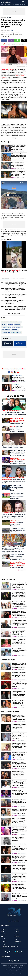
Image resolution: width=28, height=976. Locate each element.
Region (17, 939)
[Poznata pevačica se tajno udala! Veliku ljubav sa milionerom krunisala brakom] (6, 685)
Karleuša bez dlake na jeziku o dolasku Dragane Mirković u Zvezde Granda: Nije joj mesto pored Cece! (19, 821)
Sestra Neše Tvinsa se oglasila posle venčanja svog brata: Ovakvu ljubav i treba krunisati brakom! (19, 613)
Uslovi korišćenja (9, 970)
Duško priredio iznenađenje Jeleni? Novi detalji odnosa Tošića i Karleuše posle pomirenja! (19, 849)
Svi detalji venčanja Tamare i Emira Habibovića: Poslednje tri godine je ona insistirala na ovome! (18, 387)
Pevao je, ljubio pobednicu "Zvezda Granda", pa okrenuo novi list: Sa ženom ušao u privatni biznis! (19, 792)
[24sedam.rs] (6, 2)
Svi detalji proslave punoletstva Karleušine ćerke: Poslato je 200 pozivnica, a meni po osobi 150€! (19, 774)
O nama (5, 965)
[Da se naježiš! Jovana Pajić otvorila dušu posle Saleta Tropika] (6, 652)
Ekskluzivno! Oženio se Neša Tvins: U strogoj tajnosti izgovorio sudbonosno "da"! (19, 632)
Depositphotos (19, 970)
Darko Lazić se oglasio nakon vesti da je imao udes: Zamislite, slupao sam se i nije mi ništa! (19, 868)
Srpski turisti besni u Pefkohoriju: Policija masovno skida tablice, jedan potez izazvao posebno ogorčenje (15, 283)
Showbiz (9, 17)
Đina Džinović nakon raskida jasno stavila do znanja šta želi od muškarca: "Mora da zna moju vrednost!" (19, 764)
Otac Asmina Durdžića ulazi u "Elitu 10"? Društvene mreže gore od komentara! (19, 736)
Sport (21, 5)
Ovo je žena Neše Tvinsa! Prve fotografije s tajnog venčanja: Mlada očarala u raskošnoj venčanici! (19, 623)
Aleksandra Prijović (7, 69)
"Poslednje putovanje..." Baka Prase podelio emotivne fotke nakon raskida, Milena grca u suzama (19, 675)
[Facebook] (9, 372)
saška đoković (6, 330)
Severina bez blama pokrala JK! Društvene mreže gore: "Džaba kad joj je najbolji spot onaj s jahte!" (19, 717)
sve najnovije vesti (14, 314)
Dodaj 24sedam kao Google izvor (15, 44)
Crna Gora (15, 330)
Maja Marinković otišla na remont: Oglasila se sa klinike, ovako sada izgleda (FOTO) (19, 755)
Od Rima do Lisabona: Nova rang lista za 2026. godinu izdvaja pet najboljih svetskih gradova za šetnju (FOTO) (15, 308)
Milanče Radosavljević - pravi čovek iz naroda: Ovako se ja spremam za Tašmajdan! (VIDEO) (16, 296)
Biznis (16, 929)
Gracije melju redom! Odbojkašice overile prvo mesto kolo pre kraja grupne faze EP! (14, 302)
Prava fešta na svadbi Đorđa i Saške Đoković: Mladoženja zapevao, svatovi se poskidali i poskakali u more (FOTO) (18, 165)
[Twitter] (15, 372)
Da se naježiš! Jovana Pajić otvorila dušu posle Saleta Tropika (19, 650)
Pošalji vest (9, 968)
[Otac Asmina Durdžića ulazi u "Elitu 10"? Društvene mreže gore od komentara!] (6, 737)
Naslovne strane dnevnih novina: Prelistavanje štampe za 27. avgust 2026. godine (15, 290)
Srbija (16, 934)
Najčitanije (14, 278)
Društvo (3, 941)
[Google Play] (19, 951)
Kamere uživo (10, 5)
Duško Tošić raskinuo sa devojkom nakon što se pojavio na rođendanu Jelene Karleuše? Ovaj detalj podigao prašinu (19, 665)
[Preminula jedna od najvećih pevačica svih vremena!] (6, 841)
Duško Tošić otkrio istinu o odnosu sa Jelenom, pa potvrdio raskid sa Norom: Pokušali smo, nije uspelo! (19, 811)
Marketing (22, 965)
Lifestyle (3, 944)
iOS (12, 270)
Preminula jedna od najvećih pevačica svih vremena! (18, 839)
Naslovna (3, 17)
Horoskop (18, 941)
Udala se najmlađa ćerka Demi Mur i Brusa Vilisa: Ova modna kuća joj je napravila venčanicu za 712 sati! (19, 594)
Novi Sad (17, 944)
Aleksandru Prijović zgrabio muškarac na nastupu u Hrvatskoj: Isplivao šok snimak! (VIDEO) (18, 379)
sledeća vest (16, 384)
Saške (17, 76)
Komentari (22, 278)
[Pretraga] (23, 2)
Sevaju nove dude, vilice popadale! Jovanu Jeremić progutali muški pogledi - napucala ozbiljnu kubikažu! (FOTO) (19, 802)
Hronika (3, 939)
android (18, 270)
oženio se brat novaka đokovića (11, 332)
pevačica (18, 322)
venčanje (17, 324)
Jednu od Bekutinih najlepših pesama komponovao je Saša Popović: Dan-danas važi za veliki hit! (19, 886)
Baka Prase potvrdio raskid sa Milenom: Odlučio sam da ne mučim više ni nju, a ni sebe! (18, 703)
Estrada (4, 324)
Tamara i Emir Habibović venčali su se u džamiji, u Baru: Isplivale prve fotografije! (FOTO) (19, 585)
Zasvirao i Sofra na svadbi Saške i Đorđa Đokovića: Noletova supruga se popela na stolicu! (18, 147)
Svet (2, 936)
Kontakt (10, 965)
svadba (10, 324)
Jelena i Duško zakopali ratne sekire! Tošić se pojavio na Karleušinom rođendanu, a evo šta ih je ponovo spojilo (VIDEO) (19, 858)
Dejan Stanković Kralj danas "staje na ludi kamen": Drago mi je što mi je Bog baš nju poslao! (19, 604)
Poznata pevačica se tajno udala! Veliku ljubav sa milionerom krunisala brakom (19, 684)
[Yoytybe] (15, 961)
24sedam (5, 272)
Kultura (17, 931)
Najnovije (3, 5)
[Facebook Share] (4, 40)
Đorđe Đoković (6, 327)
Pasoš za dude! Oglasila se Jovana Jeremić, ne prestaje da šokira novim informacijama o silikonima (19, 745)
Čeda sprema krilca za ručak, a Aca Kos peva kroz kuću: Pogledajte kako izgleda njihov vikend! (18, 693)
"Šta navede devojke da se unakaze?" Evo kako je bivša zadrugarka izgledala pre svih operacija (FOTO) (19, 727)
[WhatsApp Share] (17, 40)
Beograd (17, 936)
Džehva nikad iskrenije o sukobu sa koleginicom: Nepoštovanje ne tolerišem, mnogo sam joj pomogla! (19, 641)
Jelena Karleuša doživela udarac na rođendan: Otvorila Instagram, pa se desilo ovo (19, 830)
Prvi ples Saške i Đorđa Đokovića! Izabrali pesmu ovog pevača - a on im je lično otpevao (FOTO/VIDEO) (18, 173)
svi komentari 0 (7, 344)
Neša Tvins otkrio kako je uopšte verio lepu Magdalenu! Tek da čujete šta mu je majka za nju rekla (19, 896)
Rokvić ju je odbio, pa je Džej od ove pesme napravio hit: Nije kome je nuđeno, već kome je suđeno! (19, 783)
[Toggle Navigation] (26, 1)
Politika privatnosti (17, 968)
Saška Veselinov (17, 327)
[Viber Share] (11, 40)
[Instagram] (12, 372)
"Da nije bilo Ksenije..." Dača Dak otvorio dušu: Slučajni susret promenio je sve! (19, 877)
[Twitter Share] (24, 40)
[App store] (8, 951)
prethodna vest (17, 375)
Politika (17, 5)
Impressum (16, 965)
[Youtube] (18, 372)
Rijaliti (14, 731)
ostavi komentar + (19, 343)
